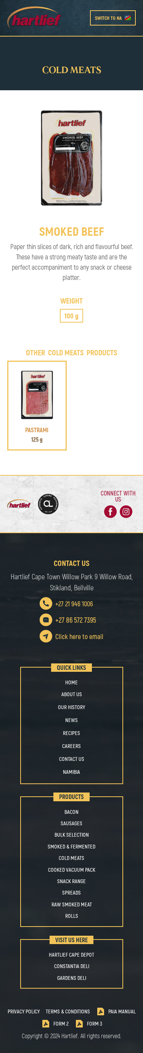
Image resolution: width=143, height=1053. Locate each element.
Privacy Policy (24, 1011)
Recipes (71, 733)
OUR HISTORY (71, 707)
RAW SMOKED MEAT (71, 904)
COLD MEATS (71, 858)
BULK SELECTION (72, 834)
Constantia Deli (71, 966)
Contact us (71, 759)
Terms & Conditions (68, 1011)
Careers (71, 746)
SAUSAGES (71, 823)
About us (71, 694)
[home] (48, 17)
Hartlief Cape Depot (71, 954)
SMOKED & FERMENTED (71, 846)
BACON (71, 812)
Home (71, 682)
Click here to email (79, 636)
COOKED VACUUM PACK (71, 869)
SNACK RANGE (71, 881)
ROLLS (71, 916)
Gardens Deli (71, 978)
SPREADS (71, 892)
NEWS (71, 720)
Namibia (71, 772)
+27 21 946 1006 (74, 603)
